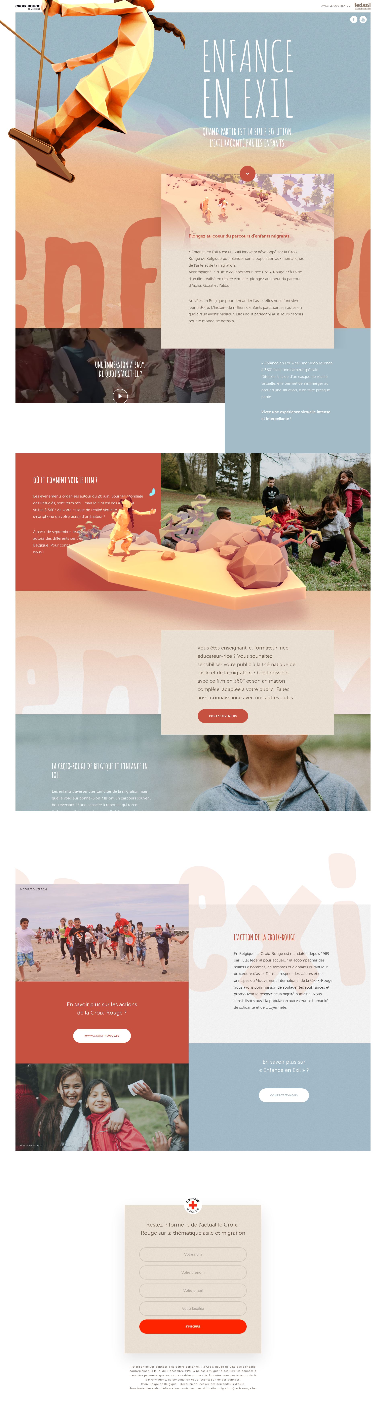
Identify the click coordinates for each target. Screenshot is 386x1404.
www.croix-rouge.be (193, 1205)
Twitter (363, 19)
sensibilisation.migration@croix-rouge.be (227, 1388)
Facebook (353, 19)
